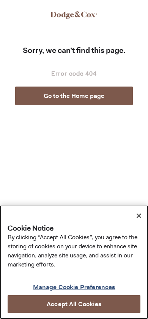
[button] (74, 96)
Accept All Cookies (74, 304)
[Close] (139, 216)
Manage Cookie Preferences (74, 287)
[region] (74, 262)
